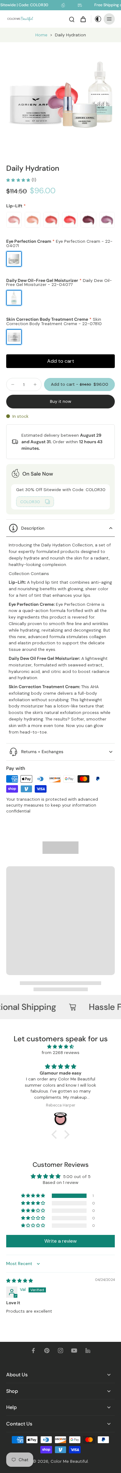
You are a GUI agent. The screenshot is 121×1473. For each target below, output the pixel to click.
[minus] (13, 384)
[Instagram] (60, 1350)
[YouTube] (74, 1350)
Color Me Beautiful (69, 1461)
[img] (61, 1046)
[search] (71, 19)
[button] (79, 384)
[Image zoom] (60, 96)
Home (41, 35)
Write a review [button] (60, 1241)
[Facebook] (33, 1350)
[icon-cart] (83, 19)
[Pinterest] (47, 1350)
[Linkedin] (88, 1350)
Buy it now (60, 401)
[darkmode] (96, 19)
